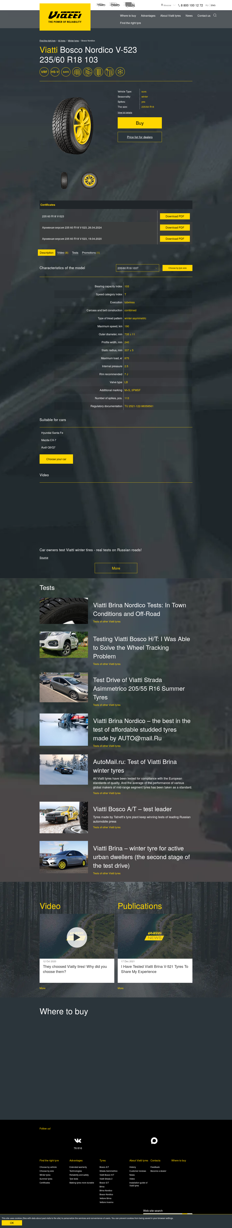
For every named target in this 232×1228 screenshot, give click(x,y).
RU (207, 5)
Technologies (75, 1170)
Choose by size (47, 1170)
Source (44, 558)
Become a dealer (158, 1170)
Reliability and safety (79, 1174)
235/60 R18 (147, 106)
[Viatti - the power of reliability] (65, 17)
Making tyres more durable (81, 1182)
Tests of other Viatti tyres (107, 621)
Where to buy (128, 16)
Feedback (155, 1166)
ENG (213, 5)
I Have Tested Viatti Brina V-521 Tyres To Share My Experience (154, 969)
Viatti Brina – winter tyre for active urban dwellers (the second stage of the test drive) (141, 856)
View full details (125, 112)
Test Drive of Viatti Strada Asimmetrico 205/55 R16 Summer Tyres (139, 688)
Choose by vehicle (48, 1166)
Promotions (89, 253)
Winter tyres (73, 40)
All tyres (61, 40)
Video (60, 253)
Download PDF (175, 216)
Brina (102, 1186)
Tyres (103, 1160)
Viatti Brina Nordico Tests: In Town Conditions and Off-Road (139, 609)
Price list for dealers (140, 137)
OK (12, 1223)
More (116, 568)
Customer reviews (137, 1170)
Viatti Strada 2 (106, 1178)
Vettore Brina (105, 1198)
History (132, 1166)
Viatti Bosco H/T (107, 1174)
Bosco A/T (104, 1166)
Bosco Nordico (106, 1194)
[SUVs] (114, 4)
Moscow (167, 5)
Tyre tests (73, 1178)
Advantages (148, 16)
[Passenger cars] (100, 4)
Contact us (204, 16)
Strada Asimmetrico (109, 1170)
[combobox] (137, 268)
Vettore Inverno (106, 1202)
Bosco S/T (104, 1182)
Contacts (155, 1160)
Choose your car (56, 459)
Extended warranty (78, 1166)
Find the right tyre (130, 23)
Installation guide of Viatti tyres (138, 1184)
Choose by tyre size (177, 267)
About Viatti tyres (170, 16)
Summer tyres (46, 1178)
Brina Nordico (106, 1190)
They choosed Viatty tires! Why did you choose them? (75, 969)
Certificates (45, 1182)
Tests (75, 253)
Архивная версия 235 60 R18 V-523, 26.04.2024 (72, 227)
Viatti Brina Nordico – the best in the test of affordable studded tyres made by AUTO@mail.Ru (142, 729)
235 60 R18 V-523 (53, 216)
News (189, 16)
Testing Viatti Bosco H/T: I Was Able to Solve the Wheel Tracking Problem (141, 647)
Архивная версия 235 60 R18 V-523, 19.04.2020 (72, 239)
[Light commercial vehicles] (129, 4)
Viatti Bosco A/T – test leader (132, 808)
